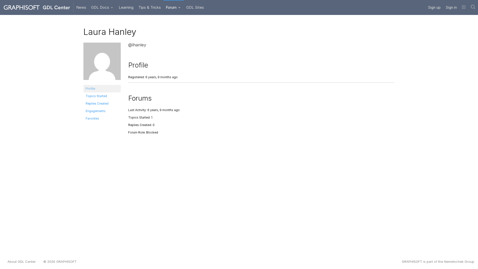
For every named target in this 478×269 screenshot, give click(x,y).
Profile (90, 88)
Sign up (434, 7)
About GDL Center (21, 262)
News (81, 7)
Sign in (451, 7)
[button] (463, 7)
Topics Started (96, 96)
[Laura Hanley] (102, 63)
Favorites (92, 118)
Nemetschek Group (459, 262)
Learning (126, 7)
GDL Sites (195, 7)
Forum (172, 7)
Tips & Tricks (149, 7)
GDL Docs (100, 7)
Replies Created (97, 103)
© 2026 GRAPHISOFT (60, 262)
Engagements (96, 111)
